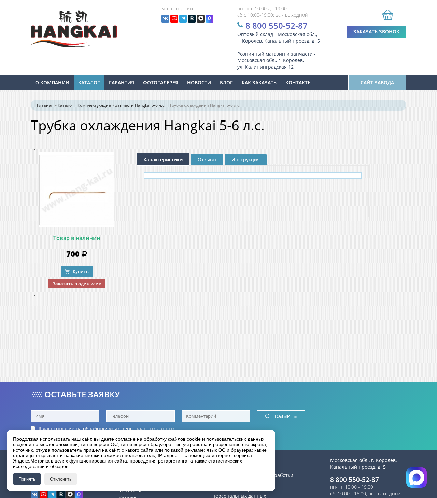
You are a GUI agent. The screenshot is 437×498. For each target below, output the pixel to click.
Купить (81, 271)
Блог (226, 82)
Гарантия (121, 82)
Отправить (281, 416)
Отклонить (61, 479)
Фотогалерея (160, 82)
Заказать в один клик (77, 284)
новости (199, 82)
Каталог (89, 82)
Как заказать (259, 82)
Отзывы (207, 159)
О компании (52, 82)
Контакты (298, 82)
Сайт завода (377, 82)
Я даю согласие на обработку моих (106, 428)
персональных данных (148, 428)
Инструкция (245, 159)
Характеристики (163, 159)
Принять (27, 479)
